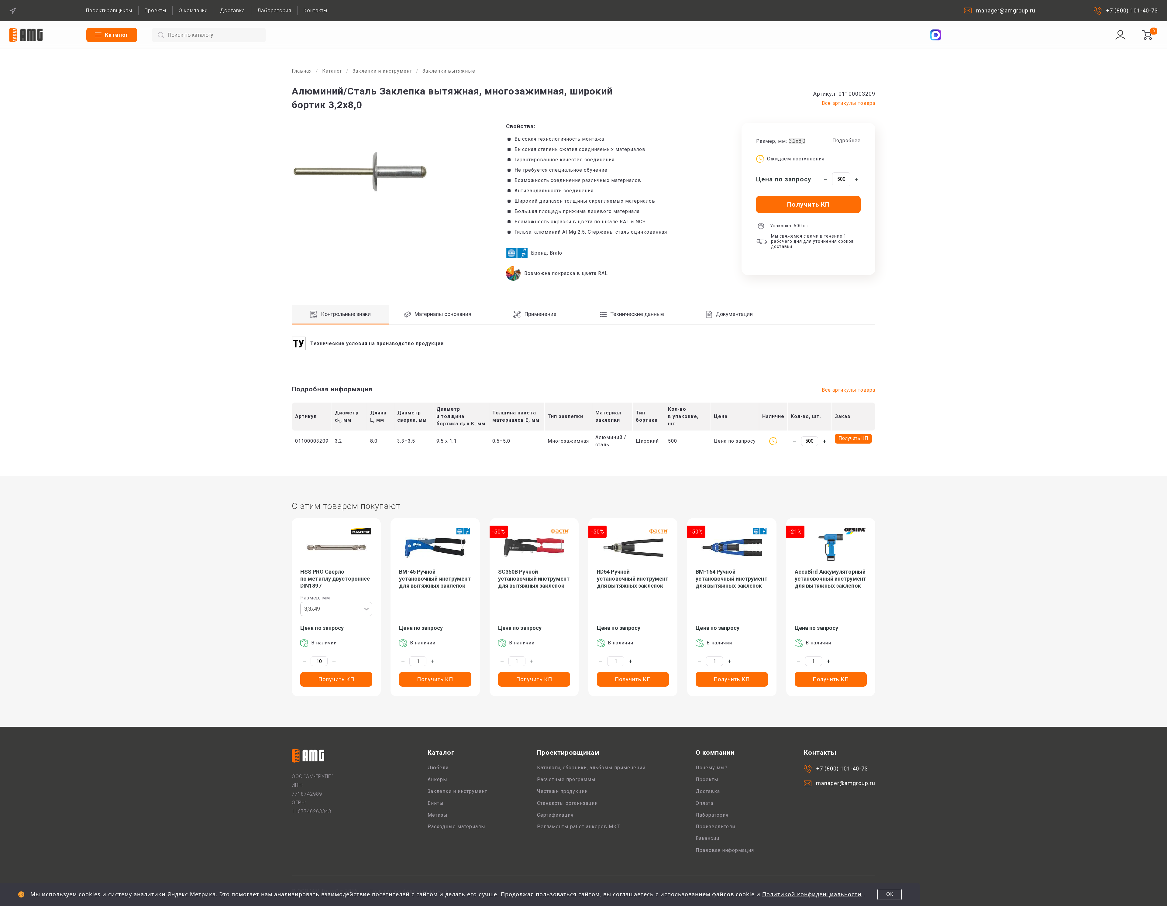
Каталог (332, 71)
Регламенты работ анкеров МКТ (578, 826)
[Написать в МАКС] (935, 34)
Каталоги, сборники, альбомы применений (591, 767)
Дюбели (438, 767)
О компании (193, 10)
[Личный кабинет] (1120, 35)
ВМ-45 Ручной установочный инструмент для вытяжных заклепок (434, 578)
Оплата (704, 803)
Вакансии (707, 838)
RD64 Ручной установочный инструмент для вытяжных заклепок (632, 578)
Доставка (232, 10)
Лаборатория (274, 10)
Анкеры (437, 779)
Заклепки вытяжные (448, 71)
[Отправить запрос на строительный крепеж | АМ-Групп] (1147, 35)
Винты (436, 803)
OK (889, 894)
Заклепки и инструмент (382, 71)
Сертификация (555, 815)
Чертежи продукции (562, 791)
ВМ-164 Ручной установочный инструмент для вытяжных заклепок (731, 578)
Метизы (438, 815)
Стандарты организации (567, 803)
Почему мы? (712, 767)
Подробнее (846, 140)
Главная (302, 71)
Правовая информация (725, 850)
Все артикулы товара (848, 103)
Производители (715, 826)
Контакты (315, 10)
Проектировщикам (109, 10)
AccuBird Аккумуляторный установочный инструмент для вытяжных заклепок (830, 578)
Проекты (155, 10)
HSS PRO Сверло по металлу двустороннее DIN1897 (335, 578)
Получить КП (853, 438)
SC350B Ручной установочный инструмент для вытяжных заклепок (534, 578)
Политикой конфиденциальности (812, 894)
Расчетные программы (566, 779)
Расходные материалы (456, 826)
